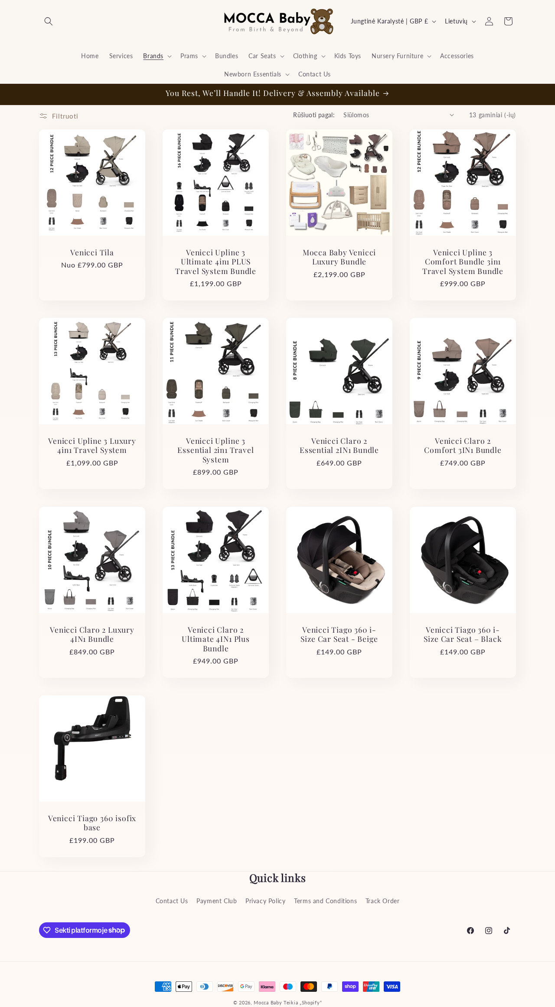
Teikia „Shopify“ (303, 1002)
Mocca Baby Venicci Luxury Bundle (339, 257)
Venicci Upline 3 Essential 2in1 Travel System (215, 450)
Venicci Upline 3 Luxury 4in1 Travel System (92, 445)
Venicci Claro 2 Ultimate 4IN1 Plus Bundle (216, 639)
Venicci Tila (92, 252)
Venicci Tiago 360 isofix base (92, 822)
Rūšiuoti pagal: (314, 115)
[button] (48, 21)
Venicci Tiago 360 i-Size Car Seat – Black (463, 634)
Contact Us (172, 900)
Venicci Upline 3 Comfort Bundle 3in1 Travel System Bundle (462, 261)
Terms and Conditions (325, 900)
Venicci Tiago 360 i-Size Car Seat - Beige (339, 634)
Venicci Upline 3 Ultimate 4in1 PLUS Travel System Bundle (215, 261)
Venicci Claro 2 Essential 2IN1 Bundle (339, 445)
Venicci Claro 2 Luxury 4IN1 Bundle (92, 634)
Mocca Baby (268, 1002)
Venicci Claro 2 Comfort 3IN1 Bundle (462, 445)
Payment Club (216, 900)
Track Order (383, 900)
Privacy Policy (265, 900)
